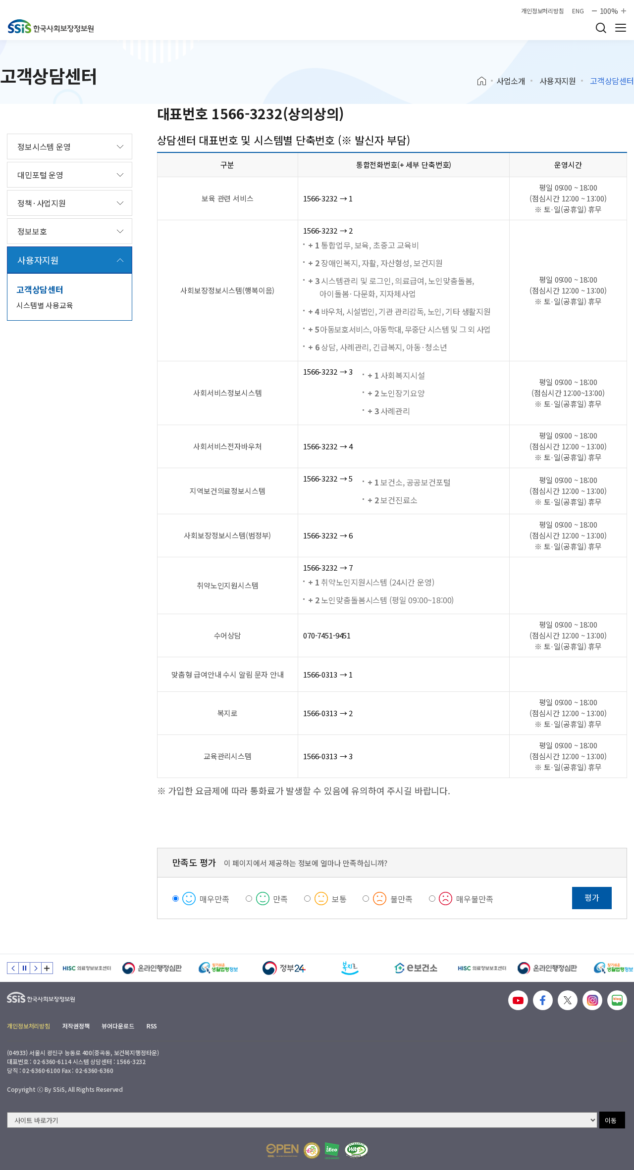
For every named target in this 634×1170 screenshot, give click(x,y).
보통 (339, 899)
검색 (600, 27)
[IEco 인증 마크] (332, 1150)
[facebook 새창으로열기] (543, 1000)
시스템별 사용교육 (44, 305)
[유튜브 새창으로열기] (518, 1000)
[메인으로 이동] (51, 26)
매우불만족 (474, 899)
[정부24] (284, 968)
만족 (280, 899)
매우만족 (214, 899)
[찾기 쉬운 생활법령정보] (218, 968)
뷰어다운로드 (118, 1026)
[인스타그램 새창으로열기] (592, 1000)
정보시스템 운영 (44, 146)
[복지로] (350, 968)
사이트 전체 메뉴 (620, 27)
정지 (24, 968)
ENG (578, 11)
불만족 (401, 899)
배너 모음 (47, 968)
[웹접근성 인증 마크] (356, 1150)
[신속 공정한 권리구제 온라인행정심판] (152, 968)
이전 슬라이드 (13, 968)
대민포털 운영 (40, 175)
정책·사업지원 (41, 203)
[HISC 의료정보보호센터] (86, 968)
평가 (591, 897)
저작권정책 (75, 1026)
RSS (152, 1026)
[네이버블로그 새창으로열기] (617, 1000)
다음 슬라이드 (36, 968)
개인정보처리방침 (542, 11)
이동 (611, 1120)
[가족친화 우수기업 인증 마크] (312, 1150)
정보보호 (32, 231)
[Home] (485, 81)
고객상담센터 (39, 289)
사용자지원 (557, 81)
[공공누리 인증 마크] (282, 1150)
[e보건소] (416, 968)
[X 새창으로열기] (568, 1000)
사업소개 (511, 81)
